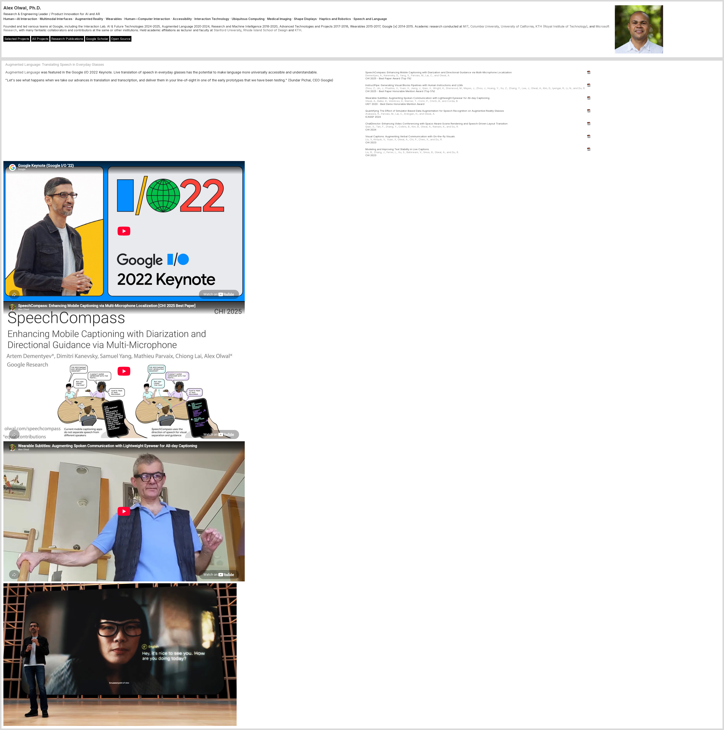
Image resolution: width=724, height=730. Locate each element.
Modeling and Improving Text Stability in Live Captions (397, 149)
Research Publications (67, 39)
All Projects (40, 39)
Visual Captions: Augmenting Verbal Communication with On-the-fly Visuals (410, 136)
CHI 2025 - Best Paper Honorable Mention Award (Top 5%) (400, 91)
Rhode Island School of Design (265, 30)
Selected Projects (16, 39)
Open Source (120, 39)
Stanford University (227, 30)
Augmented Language (22, 72)
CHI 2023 (370, 142)
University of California (517, 26)
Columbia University (484, 26)
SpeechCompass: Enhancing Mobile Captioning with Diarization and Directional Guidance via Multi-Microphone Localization (438, 72)
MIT (466, 26)
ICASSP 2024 (373, 116)
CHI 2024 (370, 129)
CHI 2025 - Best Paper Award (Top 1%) (388, 78)
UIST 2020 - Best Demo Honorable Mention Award (394, 103)
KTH (298, 30)
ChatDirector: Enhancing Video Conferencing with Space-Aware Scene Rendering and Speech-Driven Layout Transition (436, 123)
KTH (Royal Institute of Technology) (561, 26)
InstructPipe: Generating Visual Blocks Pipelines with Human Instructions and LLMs (414, 85)
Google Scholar (97, 39)
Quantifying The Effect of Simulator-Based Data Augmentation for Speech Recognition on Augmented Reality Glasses (434, 110)
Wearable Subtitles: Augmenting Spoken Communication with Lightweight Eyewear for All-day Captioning (427, 97)
